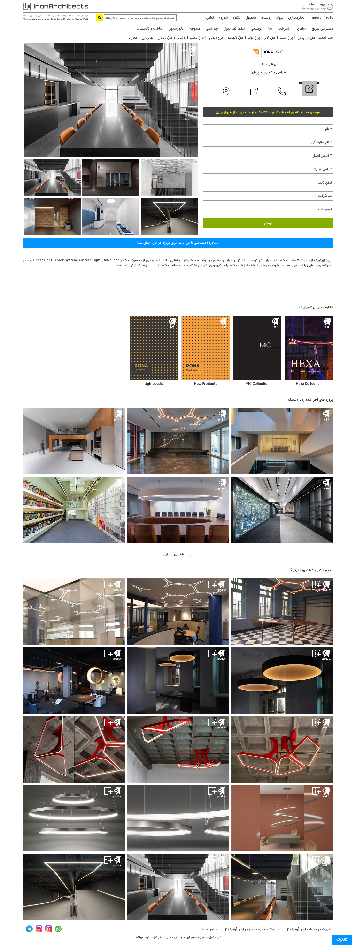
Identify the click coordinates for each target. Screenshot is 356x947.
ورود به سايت (316, 4)
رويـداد (266, 17)
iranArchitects (321, 17)
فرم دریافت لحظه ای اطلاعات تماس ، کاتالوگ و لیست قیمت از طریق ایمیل (268, 112)
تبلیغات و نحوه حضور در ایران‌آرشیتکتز (251, 929)
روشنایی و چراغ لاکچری (171, 37)
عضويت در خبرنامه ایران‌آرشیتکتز (309, 929)
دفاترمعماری (296, 17)
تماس (210, 17)
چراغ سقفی (197, 37)
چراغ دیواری (216, 37)
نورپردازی (147, 37)
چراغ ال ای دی (306, 37)
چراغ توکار (254, 37)
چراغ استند (286, 37)
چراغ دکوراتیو (236, 37)
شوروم (223, 17)
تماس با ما (209, 929)
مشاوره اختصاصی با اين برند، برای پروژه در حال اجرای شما (178, 242)
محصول (251, 17)
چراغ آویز (270, 37)
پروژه (279, 17)
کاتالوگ (342, 940)
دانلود (237, 17)
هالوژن (133, 37)
